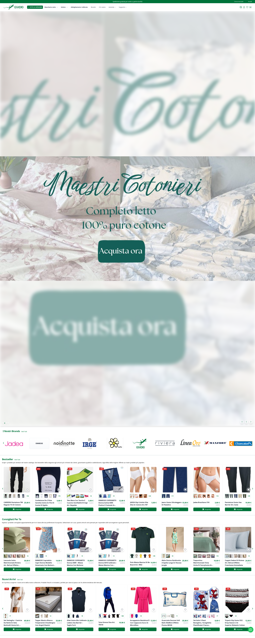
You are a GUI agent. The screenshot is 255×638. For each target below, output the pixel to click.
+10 (217, 556)
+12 (217, 496)
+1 (177, 616)
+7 (10, 616)
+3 (46, 556)
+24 (149, 496)
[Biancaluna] (241, 443)
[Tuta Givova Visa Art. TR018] (112, 599)
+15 (59, 496)
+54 (27, 496)
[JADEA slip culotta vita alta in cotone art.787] (143, 479)
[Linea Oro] (190, 443)
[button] (4, 443)
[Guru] (115, 443)
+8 (172, 556)
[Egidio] (140, 443)
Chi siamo (102, 7)
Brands (93, 7)
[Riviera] (165, 443)
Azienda (111, 7)
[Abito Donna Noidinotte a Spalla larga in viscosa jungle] (175, 539)
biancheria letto (50, 7)
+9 (113, 496)
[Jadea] (14, 443)
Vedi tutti (24, 431)
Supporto (122, 7)
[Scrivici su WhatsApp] (250, 629)
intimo (63, 7)
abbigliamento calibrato (79, 7)
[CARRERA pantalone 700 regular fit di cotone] (17, 479)
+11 (172, 496)
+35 (249, 496)
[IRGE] (90, 443)
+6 (91, 496)
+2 (50, 616)
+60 (122, 616)
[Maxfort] (216, 443)
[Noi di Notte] (64, 443)
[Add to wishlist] (27, 490)
